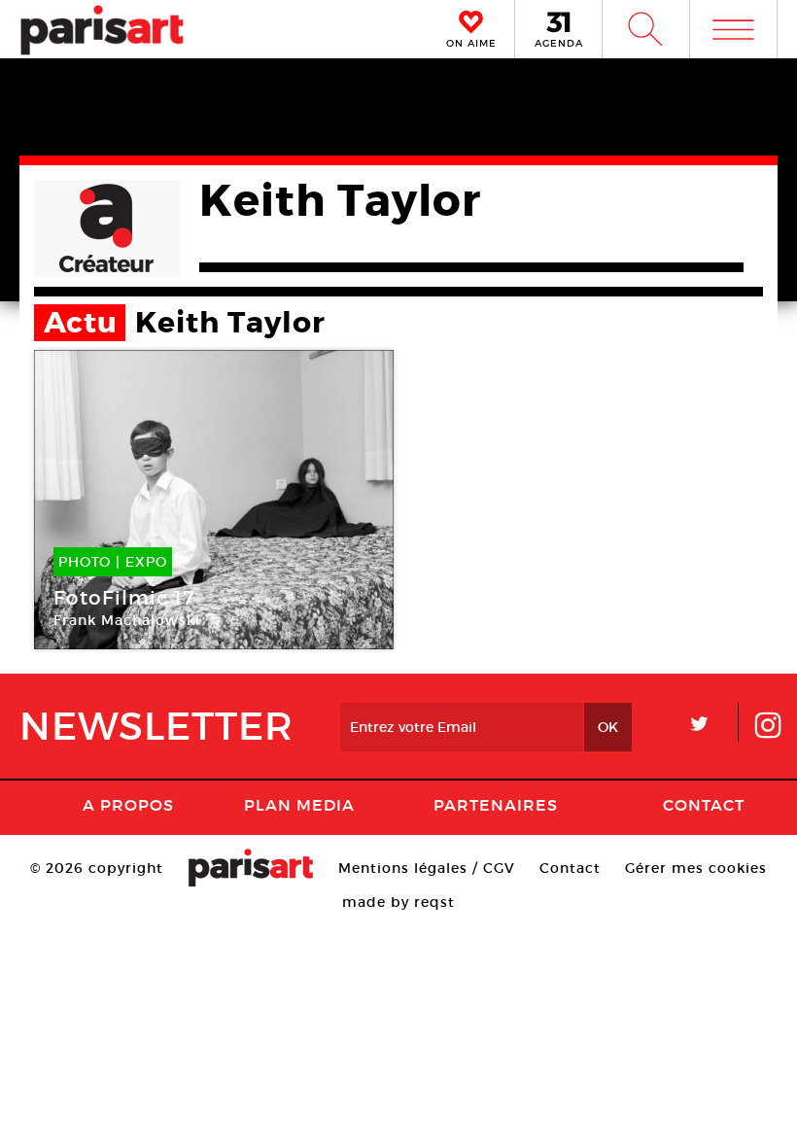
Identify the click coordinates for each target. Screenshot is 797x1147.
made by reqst (398, 902)
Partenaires (495, 805)
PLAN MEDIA (299, 805)
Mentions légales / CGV (426, 868)
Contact (704, 805)
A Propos (128, 805)
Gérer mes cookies (696, 868)
